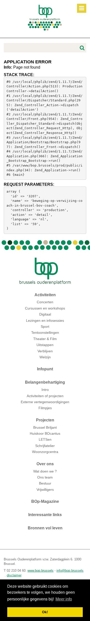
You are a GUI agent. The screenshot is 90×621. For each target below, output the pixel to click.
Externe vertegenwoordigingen (45, 402)
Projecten (45, 420)
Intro (45, 390)
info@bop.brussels (70, 570)
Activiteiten (45, 295)
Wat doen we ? (45, 471)
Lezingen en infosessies (45, 321)
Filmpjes (45, 408)
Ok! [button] (45, 612)
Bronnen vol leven (45, 528)
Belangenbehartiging (45, 382)
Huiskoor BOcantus (45, 433)
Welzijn (45, 357)
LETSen (45, 439)
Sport (45, 327)
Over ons (45, 464)
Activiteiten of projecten (45, 396)
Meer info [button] (64, 599)
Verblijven (45, 351)
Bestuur (45, 483)
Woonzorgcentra (45, 452)
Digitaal (45, 314)
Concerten (45, 302)
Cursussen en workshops (45, 308)
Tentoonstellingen (45, 333)
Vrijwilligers (45, 490)
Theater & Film (45, 339)
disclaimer (14, 575)
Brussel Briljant (45, 427)
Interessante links (45, 515)
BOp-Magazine (45, 501)
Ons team (45, 477)
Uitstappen (45, 345)
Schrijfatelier (45, 446)
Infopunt (45, 369)
